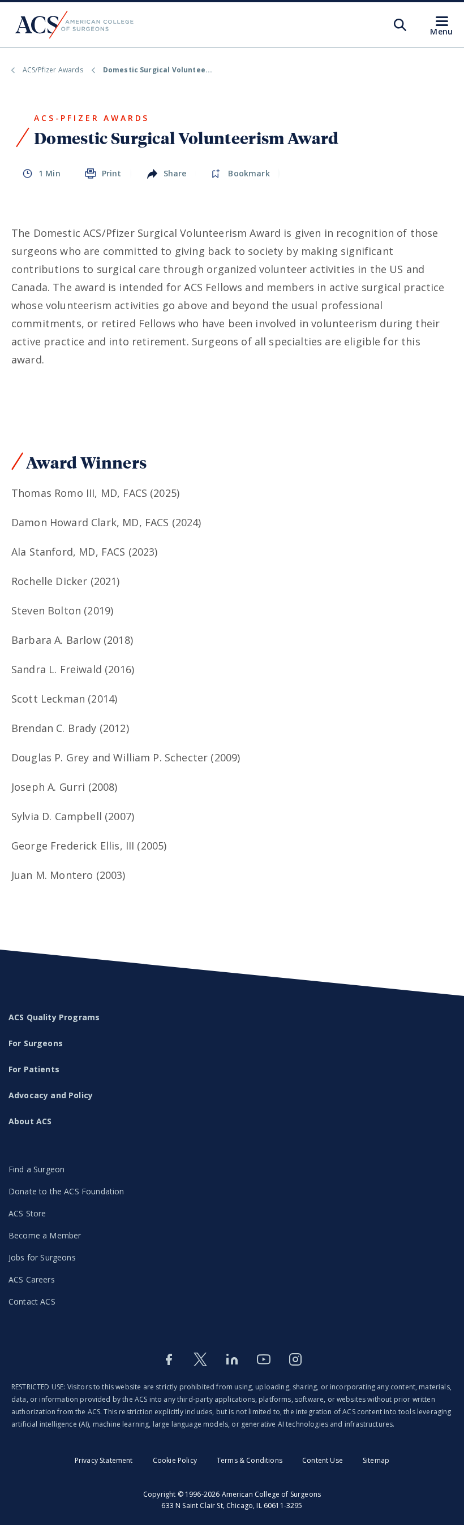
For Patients (33, 1069)
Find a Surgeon (36, 1169)
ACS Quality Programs (54, 1017)
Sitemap (376, 1460)
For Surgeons (35, 1043)
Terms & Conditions (249, 1460)
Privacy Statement (104, 1460)
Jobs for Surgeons (42, 1257)
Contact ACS (31, 1301)
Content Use (322, 1460)
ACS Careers (31, 1279)
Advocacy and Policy (50, 1095)
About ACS (29, 1121)
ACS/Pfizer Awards (53, 70)
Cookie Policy (175, 1460)
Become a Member (44, 1235)
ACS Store (27, 1213)
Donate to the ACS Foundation (66, 1191)
